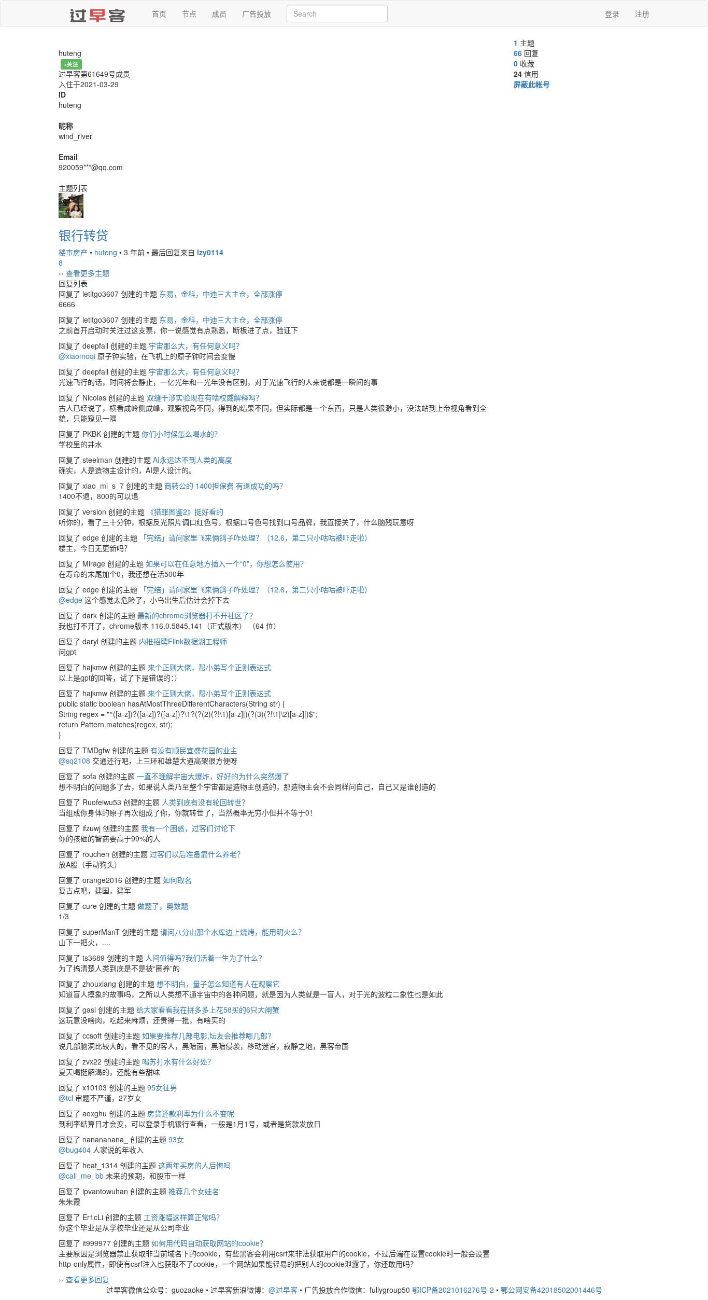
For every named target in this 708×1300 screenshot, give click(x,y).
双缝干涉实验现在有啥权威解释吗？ (205, 397)
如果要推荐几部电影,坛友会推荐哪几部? (207, 1035)
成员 (219, 13)
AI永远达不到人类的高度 (192, 459)
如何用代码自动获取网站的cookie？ (209, 1243)
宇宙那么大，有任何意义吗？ (196, 345)
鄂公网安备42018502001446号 (551, 1289)
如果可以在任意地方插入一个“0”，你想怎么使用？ (226, 563)
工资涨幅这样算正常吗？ (183, 1217)
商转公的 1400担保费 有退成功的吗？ (225, 485)
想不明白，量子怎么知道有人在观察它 (218, 983)
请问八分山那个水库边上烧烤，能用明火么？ (232, 931)
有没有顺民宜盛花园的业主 (193, 750)
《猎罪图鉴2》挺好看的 (185, 511)
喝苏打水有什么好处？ (178, 1061)
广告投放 (256, 13)
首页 (159, 13)
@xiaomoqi (77, 356)
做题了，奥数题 (162, 906)
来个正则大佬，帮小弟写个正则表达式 (209, 667)
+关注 (71, 64)
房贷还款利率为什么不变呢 (190, 1113)
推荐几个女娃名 (193, 1191)
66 (518, 53)
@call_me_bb (81, 1175)
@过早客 (283, 1289)
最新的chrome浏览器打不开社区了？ (197, 615)
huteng (105, 252)
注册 (642, 13)
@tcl (66, 1097)
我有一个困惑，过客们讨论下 (188, 828)
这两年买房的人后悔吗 (194, 1165)
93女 (176, 1139)
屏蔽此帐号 (532, 84)
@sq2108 (74, 760)
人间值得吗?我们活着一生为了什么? (203, 957)
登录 (612, 13)
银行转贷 (83, 235)
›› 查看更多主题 (84, 273)
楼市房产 (73, 252)
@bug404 (75, 1149)
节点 (189, 13)
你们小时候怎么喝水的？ (181, 433)
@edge (70, 599)
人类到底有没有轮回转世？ (205, 802)
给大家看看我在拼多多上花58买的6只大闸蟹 (207, 1009)
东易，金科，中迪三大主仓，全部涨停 (220, 293)
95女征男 (162, 1087)
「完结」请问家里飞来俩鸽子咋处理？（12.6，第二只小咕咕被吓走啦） (255, 537)
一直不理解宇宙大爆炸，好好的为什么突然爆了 (213, 776)
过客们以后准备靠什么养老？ (197, 854)
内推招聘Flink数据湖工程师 (183, 641)
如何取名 (177, 880)
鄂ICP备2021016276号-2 (453, 1289)
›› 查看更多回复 (84, 1279)
